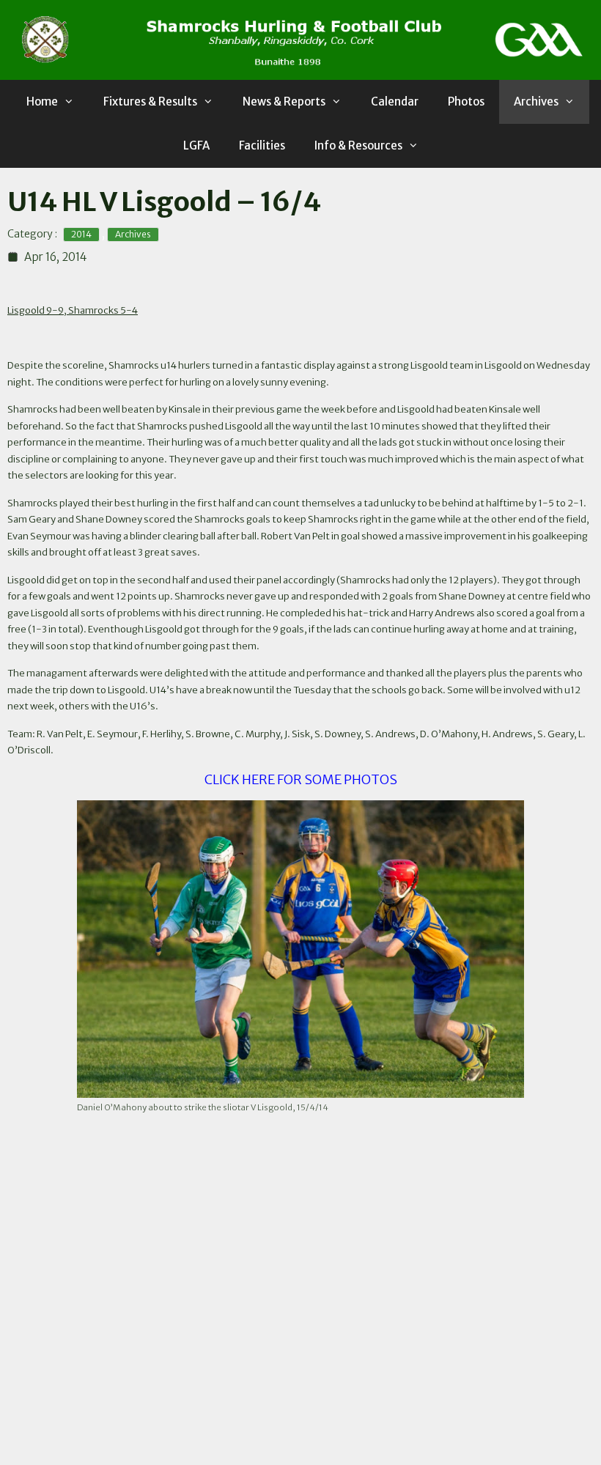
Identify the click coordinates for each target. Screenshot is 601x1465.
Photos (466, 101)
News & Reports (284, 101)
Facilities (262, 145)
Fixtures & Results (150, 101)
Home (42, 101)
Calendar (395, 101)
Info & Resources (358, 145)
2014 (81, 234)
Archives (536, 101)
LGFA (196, 145)
